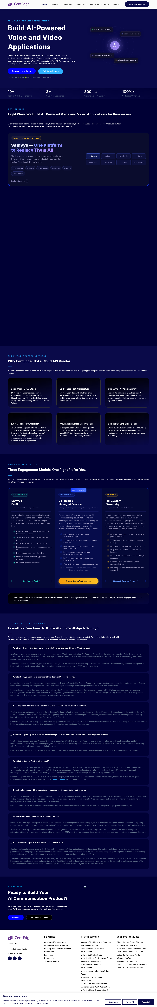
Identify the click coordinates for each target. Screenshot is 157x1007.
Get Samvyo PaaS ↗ (31, 581)
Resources (94, 4)
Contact (115, 4)
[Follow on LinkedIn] (15, 958)
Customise (113, 1002)
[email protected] (60, 779)
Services (81, 4)
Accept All (146, 1002)
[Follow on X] (10, 958)
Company (54, 4)
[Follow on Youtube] (20, 958)
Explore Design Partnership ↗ (78, 581)
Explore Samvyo (19, 181)
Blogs (106, 4)
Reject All (130, 1002)
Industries (67, 4)
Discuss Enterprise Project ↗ (125, 581)
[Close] (154, 994)
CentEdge (24, 361)
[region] (78, 999)
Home (44, 4)
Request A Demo (137, 4)
